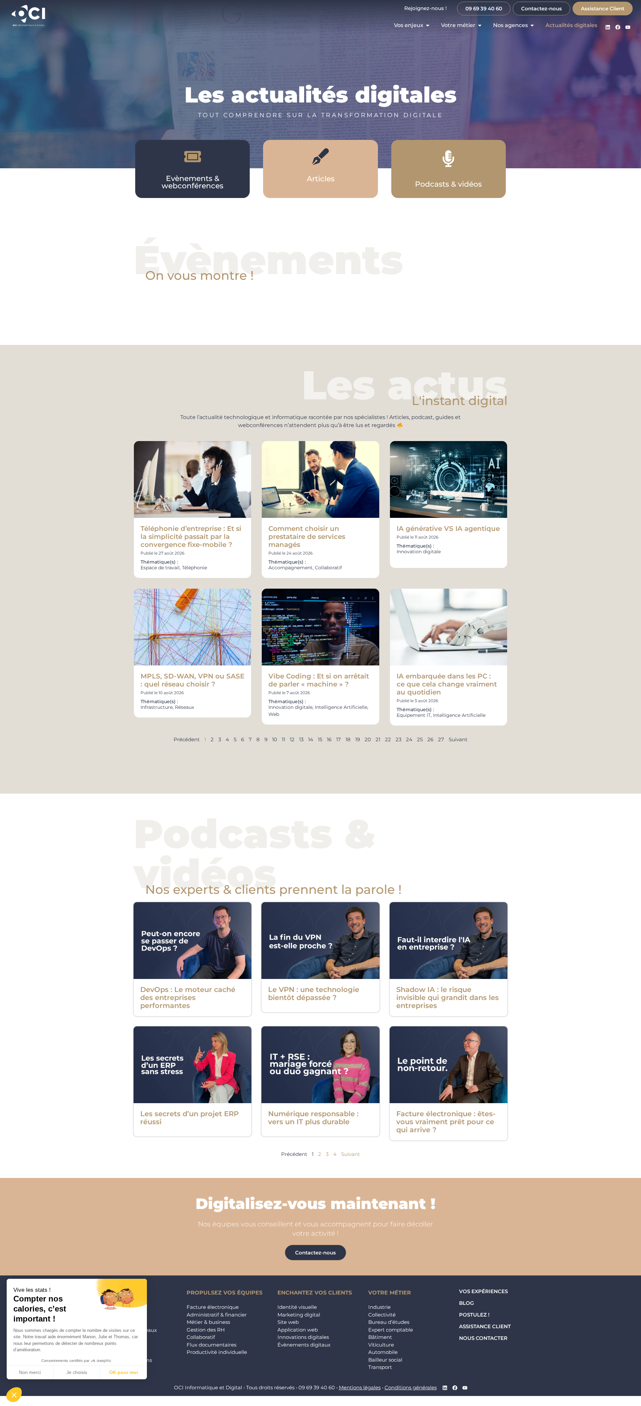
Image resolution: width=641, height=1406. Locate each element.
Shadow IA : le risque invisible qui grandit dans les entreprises (447, 997)
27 (441, 739)
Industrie (379, 1307)
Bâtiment (380, 1337)
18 (348, 739)
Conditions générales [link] (411, 1387)
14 (310, 739)
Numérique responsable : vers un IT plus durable (313, 1118)
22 (388, 739)
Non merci (30, 1372)
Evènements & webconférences (192, 182)
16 (329, 739)
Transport (380, 1367)
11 (283, 739)
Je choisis (76, 1372)
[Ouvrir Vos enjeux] (427, 25)
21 (378, 739)
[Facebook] (618, 27)
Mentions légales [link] (360, 1387)
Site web (288, 1322)
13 (301, 739)
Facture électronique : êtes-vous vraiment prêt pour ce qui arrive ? (445, 1122)
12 (292, 739)
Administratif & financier (217, 1315)
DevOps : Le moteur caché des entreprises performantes (187, 997)
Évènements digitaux (304, 1345)
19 (357, 739)
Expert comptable (390, 1330)
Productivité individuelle (217, 1352)
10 (274, 739)
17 (338, 739)
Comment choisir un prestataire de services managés (306, 537)
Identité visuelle (297, 1307)
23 (398, 739)
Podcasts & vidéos (448, 184)
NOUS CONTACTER (483, 1338)
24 (409, 739)
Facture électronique (213, 1307)
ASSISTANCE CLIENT (485, 1326)
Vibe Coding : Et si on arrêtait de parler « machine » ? (318, 680)
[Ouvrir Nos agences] (532, 25)
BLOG (466, 1303)
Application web (297, 1330)
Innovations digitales (303, 1337)
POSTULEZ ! (474, 1315)
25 (420, 739)
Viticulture (381, 1345)
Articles (321, 178)
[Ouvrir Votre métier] (479, 25)
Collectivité (382, 1315)
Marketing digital (298, 1315)
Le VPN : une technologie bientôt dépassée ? (313, 993)
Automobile (383, 1352)
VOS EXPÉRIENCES (483, 1291)
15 (320, 739)
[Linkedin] (608, 27)
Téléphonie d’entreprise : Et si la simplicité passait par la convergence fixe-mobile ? (191, 537)
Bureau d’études (388, 1322)
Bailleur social (385, 1360)
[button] (14, 1395)
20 (368, 739)
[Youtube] (628, 27)
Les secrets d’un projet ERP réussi (189, 1118)
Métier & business (208, 1322)
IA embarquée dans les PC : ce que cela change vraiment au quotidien (447, 684)
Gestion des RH (206, 1330)
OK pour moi (123, 1372)
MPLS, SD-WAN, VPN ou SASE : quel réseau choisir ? (192, 680)
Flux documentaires (211, 1345)
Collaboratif (201, 1337)
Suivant (458, 739)
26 (430, 739)
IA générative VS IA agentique (448, 529)
